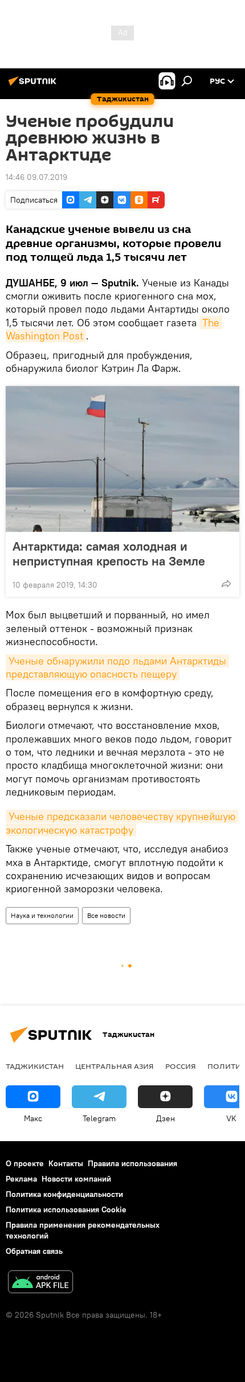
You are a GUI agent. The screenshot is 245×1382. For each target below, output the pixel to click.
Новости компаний (76, 1179)
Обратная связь (34, 1251)
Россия (180, 1066)
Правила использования (132, 1163)
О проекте (25, 1163)
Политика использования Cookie (66, 1209)
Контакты (65, 1163)
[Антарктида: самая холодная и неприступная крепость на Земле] (122, 459)
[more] (226, 583)
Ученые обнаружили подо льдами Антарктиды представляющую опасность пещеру (117, 667)
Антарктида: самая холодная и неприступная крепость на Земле (109, 553)
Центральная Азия (114, 1066)
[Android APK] (40, 1283)
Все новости (106, 915)
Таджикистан (35, 1066)
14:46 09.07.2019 (36, 177)
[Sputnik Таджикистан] (34, 85)
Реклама (21, 1179)
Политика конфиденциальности (64, 1194)
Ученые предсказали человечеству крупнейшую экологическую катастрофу (122, 823)
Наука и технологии (42, 915)
